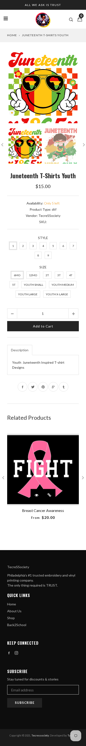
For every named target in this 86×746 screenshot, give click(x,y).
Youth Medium (63, 284)
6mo (17, 275)
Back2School (16, 625)
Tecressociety (40, 735)
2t (47, 275)
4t (70, 275)
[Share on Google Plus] (53, 387)
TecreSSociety (49, 216)
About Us (14, 611)
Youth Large (28, 294)
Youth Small (33, 284)
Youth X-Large (57, 294)
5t (14, 284)
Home (12, 35)
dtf (54, 209)
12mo (33, 275)
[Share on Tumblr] (63, 387)
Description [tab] (19, 350)
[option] (43, 87)
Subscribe (24, 703)
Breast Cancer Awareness (43, 510)
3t (59, 275)
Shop (11, 618)
